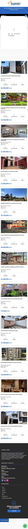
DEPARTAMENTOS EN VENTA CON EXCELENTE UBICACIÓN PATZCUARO (12, 140)
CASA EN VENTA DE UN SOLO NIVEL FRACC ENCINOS (11, 394)
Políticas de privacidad (6, 498)
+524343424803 (9, 8)
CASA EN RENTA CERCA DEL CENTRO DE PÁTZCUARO (11, 298)
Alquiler (3, 490)
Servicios (4, 492)
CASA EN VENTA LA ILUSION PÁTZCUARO (9, 171)
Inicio (3, 487)
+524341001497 (19, 8)
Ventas (3, 489)
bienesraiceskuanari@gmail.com (8, 478)
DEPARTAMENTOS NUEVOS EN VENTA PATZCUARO (11, 362)
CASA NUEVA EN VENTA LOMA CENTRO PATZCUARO (11, 426)
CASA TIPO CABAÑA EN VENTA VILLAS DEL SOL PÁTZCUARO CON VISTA (13, 108)
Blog (3, 494)
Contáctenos (4, 496)
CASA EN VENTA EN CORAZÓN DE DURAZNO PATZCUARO (12, 235)
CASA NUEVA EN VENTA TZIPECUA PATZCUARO (10, 75)
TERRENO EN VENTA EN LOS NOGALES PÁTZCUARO (11, 203)
